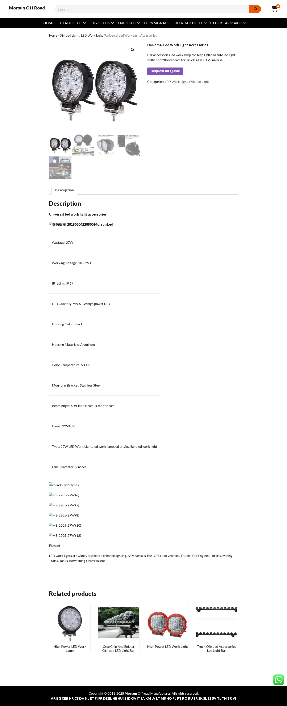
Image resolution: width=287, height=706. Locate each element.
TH (224, 698)
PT (179, 698)
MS (163, 698)
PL (174, 698)
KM (148, 698)
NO (169, 698)
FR (100, 698)
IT (138, 698)
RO (184, 698)
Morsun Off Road (27, 7)
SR (196, 698)
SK (200, 698)
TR (229, 698)
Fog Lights (100, 23)
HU (120, 698)
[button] (132, 50)
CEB (65, 698)
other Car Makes (226, 23)
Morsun (131, 693)
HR (71, 698)
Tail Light (126, 23)
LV (153, 698)
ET (92, 698)
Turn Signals (156, 23)
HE (115, 698)
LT (158, 698)
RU (190, 698)
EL (110, 698)
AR (53, 698)
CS (76, 698)
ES (209, 698)
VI (234, 698)
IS (124, 698)
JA (143, 698)
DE (105, 698)
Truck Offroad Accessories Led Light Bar (216, 648)
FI (96, 698)
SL (205, 698)
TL (219, 698)
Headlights (71, 23)
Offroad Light (188, 23)
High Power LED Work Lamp (69, 648)
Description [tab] (64, 190)
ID (128, 698)
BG (58, 698)
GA (133, 698)
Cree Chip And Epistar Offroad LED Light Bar (118, 648)
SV (214, 698)
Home (48, 23)
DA (81, 698)
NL (87, 698)
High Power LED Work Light (167, 646)
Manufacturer (160, 693)
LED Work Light (92, 35)
